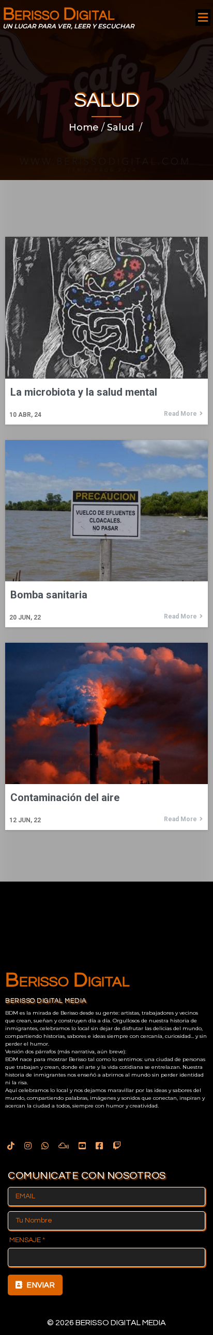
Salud (120, 127)
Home (84, 127)
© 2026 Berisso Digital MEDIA (106, 1322)
